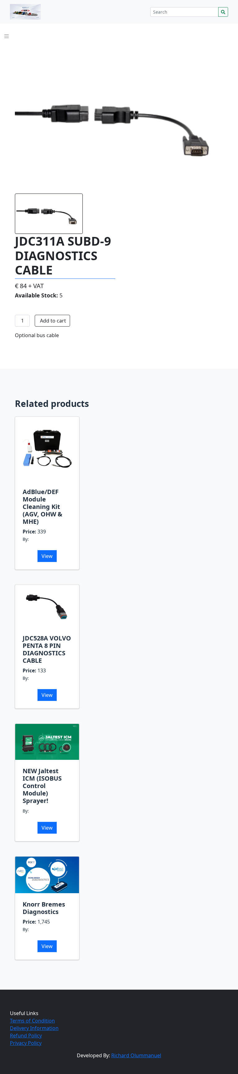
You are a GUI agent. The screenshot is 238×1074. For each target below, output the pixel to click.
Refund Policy (26, 1035)
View (47, 556)
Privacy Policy (26, 1043)
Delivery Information (34, 1028)
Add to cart (53, 320)
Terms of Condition (32, 1020)
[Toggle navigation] (6, 36)
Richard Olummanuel (136, 1055)
